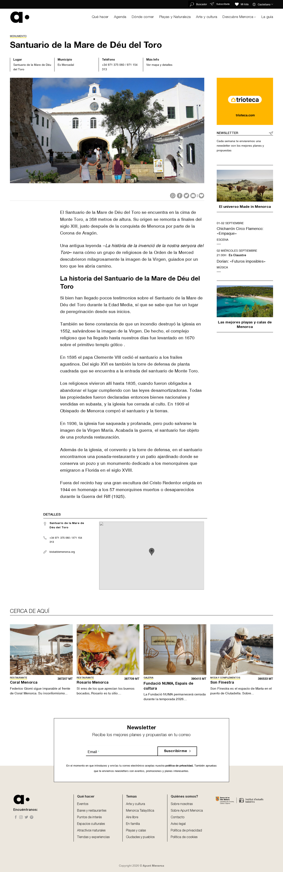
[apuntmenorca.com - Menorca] (20, 17)
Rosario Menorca (93, 683)
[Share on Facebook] (180, 196)
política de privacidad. (179, 765)
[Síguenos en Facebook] (16, 817)
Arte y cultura (206, 17)
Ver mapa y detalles (159, 64)
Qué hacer (100, 17)
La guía (267, 17)
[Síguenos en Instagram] (21, 817)
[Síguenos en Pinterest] (31, 817)
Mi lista (245, 4)
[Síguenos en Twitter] (26, 817)
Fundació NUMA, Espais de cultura (168, 686)
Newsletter (227, 133)
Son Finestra (222, 683)
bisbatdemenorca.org (62, 551)
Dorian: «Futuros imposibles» (241, 261)
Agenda (120, 17)
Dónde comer (143, 17)
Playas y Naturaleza (175, 17)
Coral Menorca (23, 683)
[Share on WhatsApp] (173, 196)
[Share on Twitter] (186, 196)
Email (93, 752)
